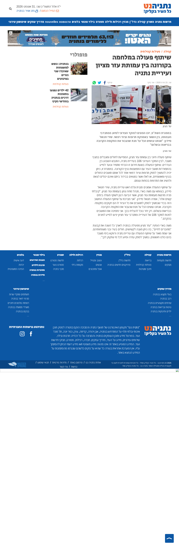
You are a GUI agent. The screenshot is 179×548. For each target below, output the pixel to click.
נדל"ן (133, 22)
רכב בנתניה (165, 298)
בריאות (148, 260)
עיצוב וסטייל (96, 260)
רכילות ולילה (113, 22)
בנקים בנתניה (22, 311)
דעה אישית (19, 260)
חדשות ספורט (57, 260)
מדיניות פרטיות (59, 362)
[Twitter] (99, 82)
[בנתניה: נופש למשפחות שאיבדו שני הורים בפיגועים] (79, 68)
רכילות (80, 260)
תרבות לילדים (38, 265)
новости (65, 22)
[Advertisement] (68, 168)
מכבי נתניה (58, 269)
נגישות (74, 366)
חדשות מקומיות (164, 260)
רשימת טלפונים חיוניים (18, 303)
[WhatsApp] (94, 82)
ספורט (100, 22)
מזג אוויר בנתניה (25, 11)
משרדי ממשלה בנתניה (18, 307)
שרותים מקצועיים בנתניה (159, 303)
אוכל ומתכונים (95, 269)
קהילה (142, 22)
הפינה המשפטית (16, 269)
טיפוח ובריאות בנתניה (161, 307)
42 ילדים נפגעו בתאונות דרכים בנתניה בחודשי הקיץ (59, 96)
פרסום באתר (76, 362)
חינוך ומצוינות (145, 269)
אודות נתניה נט (93, 362)
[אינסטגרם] (22, 333)
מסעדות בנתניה (37, 270)
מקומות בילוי (77, 264)
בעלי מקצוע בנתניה (162, 294)
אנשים (99, 264)
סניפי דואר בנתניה (20, 298)
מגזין (125, 22)
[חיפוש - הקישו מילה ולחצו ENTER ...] (10, 8)
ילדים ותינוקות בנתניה (161, 311)
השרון (150, 22)
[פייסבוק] (30, 333)
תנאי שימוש (43, 362)
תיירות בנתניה (38, 275)
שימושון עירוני (17, 22)
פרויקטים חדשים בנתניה (118, 264)
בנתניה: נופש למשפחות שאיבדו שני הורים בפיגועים (60, 71)
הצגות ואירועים (37, 260)
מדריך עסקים (35, 22)
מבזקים (168, 264)
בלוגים (76, 22)
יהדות (21, 264)
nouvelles (51, 22)
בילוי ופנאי (88, 22)
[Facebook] (104, 82)
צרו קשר (64, 366)
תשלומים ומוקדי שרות (19, 294)
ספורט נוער (58, 264)
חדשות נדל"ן (124, 260)
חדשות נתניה (163, 22)
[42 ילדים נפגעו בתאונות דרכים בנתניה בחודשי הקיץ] (79, 94)
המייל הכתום (48, 11)
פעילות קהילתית (143, 264)
